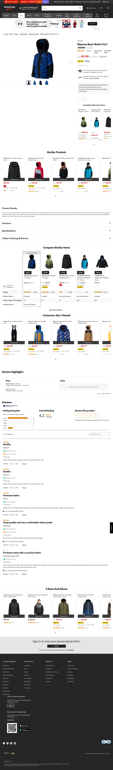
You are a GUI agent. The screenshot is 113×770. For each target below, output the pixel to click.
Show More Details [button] (55, 310)
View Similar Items (107, 51)
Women (6, 15)
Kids (21, 15)
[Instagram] (11, 743)
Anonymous (7, 526)
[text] (83, 139)
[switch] (6, 286)
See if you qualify (94, 78)
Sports (37, 15)
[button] (80, 8)
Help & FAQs (6, 678)
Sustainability (49, 678)
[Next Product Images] (70, 62)
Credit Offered (60, 1)
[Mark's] (39, 2)
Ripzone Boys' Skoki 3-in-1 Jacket (92, 45)
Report (24, 464)
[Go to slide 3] (41, 83)
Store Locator (6, 681)
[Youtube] (15, 743)
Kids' (11, 34)
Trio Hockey (27, 684)
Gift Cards (5, 684)
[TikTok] (7, 743)
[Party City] (45, 2)
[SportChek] (33, 2)
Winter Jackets (34, 34)
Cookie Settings (6, 694)
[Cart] (108, 8)
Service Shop (6, 672)
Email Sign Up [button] (71, 1)
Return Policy (70, 681)
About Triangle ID (50, 675)
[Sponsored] (56, 24)
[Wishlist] (101, 8)
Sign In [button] (107, 1)
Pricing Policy (70, 678)
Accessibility (70, 675)
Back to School (106, 15)
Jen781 (5, 499)
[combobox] (100, 434)
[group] (13, 185)
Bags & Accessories (76, 15)
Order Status (92, 8)
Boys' (16, 34)
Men (14, 15)
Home (6, 34)
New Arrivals (97, 15)
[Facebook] (4, 743)
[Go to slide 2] (35, 83)
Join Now (71, 650)
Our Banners (27, 688)
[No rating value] (81, 292)
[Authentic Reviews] (10, 406)
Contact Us (5, 688)
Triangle (26, 672)
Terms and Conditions (72, 668)
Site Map (69, 672)
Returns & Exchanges (8, 675)
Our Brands (48, 668)
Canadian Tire (27, 665)
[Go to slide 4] (47, 83)
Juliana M (6, 447)
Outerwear (23, 34)
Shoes (29, 15)
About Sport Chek (50, 665)
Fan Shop (67, 15)
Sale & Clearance (87, 15)
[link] (84, 51)
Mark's (26, 668)
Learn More (10, 720)
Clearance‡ (80, 61)
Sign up (11, 705)
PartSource (27, 675)
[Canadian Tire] (24, 2)
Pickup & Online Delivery (8, 668)
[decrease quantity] (79, 99)
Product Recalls (6, 691)
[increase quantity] (85, 99)
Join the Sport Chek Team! (52, 672)
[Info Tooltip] (106, 57)
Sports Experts (27, 681)
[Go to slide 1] (29, 83)
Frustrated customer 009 (11, 556)
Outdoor (58, 15)
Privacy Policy (70, 665)
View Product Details (98, 51)
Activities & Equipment (47, 15)
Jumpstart (48, 681)
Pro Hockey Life (28, 678)
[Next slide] (111, 117)
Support (80, 1)
